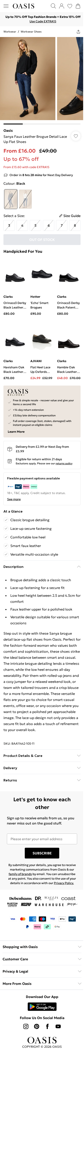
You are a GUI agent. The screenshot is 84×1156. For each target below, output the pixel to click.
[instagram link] (25, 1026)
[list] (42, 80)
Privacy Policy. (64, 883)
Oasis (8, 130)
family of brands (20, 874)
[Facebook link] (47, 1026)
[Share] (78, 32)
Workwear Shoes (31, 31)
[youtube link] (58, 1026)
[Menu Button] (6, 6)
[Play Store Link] (42, 1006)
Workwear (9, 31)
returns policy (64, 463)
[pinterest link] (36, 1026)
